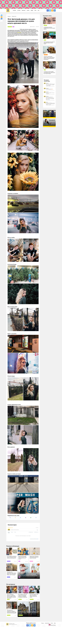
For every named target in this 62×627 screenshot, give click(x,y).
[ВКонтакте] (1, 18)
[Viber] (25, 518)
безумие (31, 561)
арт (19, 561)
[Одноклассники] (1, 17)
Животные (23, 10)
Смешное (14, 10)
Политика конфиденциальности (13, 624)
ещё (48, 99)
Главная (9, 16)
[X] (1, 15)
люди (8, 599)
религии (20, 599)
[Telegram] (36, 518)
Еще (38, 10)
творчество (14, 16)
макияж (45, 25)
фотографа (19, 32)
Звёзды (32, 10)
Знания (28, 10)
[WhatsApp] (30, 518)
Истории (18, 10)
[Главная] (7, 10)
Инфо (35, 10)
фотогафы (31, 599)
